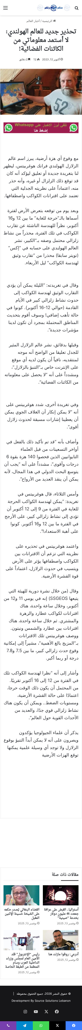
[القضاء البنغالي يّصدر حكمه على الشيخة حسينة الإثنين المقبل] (21, 895)
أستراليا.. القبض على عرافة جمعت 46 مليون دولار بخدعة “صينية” (61, 914)
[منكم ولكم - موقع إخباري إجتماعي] (53, 7)
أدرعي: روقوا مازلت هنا (63, 954)
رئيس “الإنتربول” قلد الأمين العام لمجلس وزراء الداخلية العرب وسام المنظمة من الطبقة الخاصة (22, 960)
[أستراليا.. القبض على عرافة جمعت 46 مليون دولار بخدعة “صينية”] (61, 895)
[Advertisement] (41, 785)
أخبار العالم (33, 21)
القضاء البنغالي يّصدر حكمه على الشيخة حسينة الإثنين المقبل (21, 914)
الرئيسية (47, 21)
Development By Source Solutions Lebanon (41, 1000)
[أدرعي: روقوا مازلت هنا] (61, 940)
